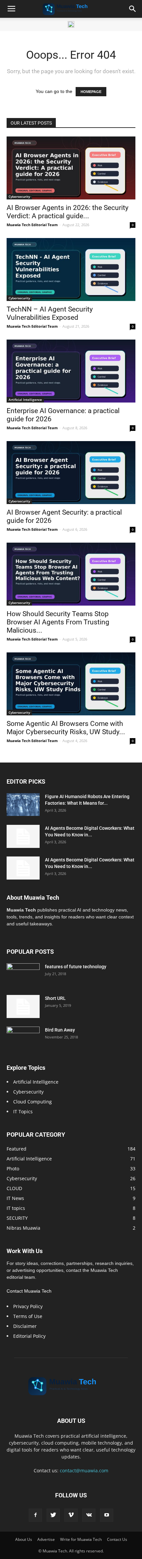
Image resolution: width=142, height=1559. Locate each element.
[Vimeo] (71, 1515)
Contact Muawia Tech (29, 1291)
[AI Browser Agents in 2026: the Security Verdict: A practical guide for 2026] (71, 167)
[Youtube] (106, 1515)
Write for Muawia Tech (81, 1539)
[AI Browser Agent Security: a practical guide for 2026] (71, 472)
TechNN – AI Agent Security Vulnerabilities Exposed (50, 313)
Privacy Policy (28, 1306)
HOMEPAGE (91, 92)
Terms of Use (27, 1316)
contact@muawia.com (84, 1470)
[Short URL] (23, 1006)
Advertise (46, 1539)
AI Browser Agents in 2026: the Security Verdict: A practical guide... (67, 212)
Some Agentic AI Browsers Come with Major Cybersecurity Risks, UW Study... (66, 728)
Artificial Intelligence (25, 399)
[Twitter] (53, 1515)
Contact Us (117, 1539)
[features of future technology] (23, 974)
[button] (133, 9)
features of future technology (75, 966)
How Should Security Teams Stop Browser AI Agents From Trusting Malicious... (58, 622)
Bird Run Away (60, 1030)
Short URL (55, 998)
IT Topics (23, 1111)
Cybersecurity (19, 196)
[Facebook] (35, 1515)
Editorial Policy (29, 1336)
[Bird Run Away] (23, 1038)
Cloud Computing (32, 1101)
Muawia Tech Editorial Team (32, 224)
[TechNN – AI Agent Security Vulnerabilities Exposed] (71, 269)
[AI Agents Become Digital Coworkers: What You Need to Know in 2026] (23, 836)
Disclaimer (25, 1326)
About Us (23, 1539)
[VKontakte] (88, 1515)
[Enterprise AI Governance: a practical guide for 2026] (71, 371)
